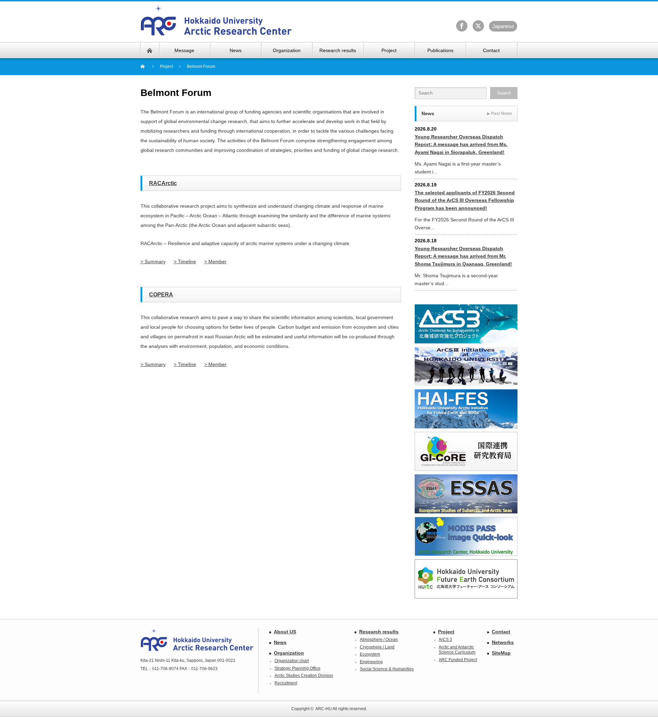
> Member (215, 261)
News (280, 642)
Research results (379, 631)
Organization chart (292, 660)
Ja (503, 26)
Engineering (371, 661)
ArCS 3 (445, 639)
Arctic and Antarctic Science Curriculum (457, 650)
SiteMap (501, 653)
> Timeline (185, 261)
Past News (499, 113)
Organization (289, 653)
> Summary (153, 261)
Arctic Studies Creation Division (304, 675)
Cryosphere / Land (377, 647)
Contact (501, 631)
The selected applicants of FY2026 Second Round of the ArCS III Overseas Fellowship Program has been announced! (465, 200)
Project (446, 631)
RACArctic (163, 183)
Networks (503, 642)
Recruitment (286, 683)
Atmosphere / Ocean (379, 639)
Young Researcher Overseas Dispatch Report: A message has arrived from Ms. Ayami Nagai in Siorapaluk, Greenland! (461, 144)
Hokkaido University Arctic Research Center (216, 20)
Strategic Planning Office (297, 668)
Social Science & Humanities (387, 669)
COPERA (161, 294)
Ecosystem (370, 654)
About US (285, 631)
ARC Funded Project (458, 659)
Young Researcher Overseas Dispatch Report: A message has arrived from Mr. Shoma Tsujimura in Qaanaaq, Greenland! (463, 256)
